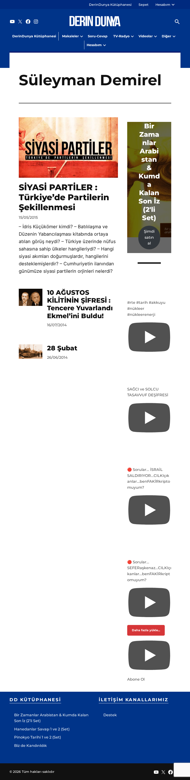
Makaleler (70, 36)
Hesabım (162, 5)
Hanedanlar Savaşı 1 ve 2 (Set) (42, 729)
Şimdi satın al (149, 237)
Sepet (144, 5)
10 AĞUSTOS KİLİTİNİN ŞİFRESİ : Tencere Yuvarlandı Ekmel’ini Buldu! (80, 304)
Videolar (146, 36)
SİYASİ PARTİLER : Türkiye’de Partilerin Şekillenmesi (64, 197)
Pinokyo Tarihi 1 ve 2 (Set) (37, 737)
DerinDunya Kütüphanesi (110, 5)
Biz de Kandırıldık (30, 745)
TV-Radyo (121, 36)
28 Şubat (62, 348)
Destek (110, 715)
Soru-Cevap (98, 36)
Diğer (166, 36)
